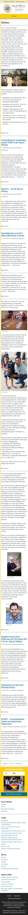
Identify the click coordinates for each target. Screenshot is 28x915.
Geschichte (4, 859)
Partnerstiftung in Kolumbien (9, 868)
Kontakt (9, 896)
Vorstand (3, 862)
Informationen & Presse (9, 1)
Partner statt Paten (6, 886)
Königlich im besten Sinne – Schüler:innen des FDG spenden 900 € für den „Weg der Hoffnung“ (14, 639)
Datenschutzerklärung (14, 898)
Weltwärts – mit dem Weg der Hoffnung (12, 190)
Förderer (3, 866)
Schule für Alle (5, 846)
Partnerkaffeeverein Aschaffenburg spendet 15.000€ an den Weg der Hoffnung (13, 142)
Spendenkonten (5, 882)
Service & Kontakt (20, 1)
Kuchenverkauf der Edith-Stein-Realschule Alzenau (12, 686)
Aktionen (5, 133)
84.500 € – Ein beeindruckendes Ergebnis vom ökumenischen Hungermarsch (12, 721)
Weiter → (19, 763)
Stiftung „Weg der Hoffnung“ (9, 877)
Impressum (17, 896)
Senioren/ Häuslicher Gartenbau (10, 848)
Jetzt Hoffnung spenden (8, 879)
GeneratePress (21, 912)
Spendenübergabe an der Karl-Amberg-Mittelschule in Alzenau (12, 234)
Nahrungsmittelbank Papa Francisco (11, 842)
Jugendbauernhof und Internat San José (13, 831)
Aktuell (3, 806)
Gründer (3, 857)
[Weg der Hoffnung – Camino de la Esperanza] (14, 8)
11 (15, 763)
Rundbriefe (4, 811)
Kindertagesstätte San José (9, 835)
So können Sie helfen (7, 884)
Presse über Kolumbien (7, 809)
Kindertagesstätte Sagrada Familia (11, 833)
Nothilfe (3, 844)
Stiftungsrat (4, 864)
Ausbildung (4, 820)
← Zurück (4, 763)
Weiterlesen (20, 177)
